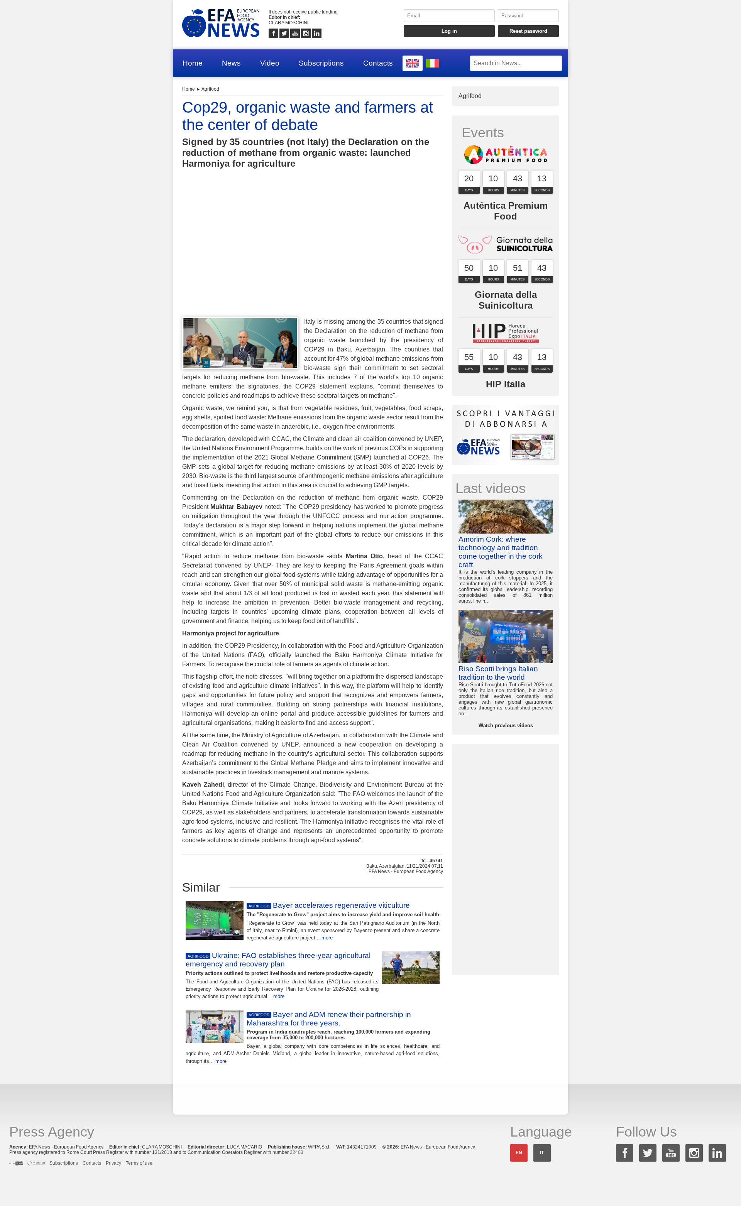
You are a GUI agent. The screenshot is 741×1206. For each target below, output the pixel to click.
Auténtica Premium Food (506, 210)
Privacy (113, 1163)
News (231, 63)
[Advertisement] (312, 257)
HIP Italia (505, 384)
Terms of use (139, 1163)
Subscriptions (321, 63)
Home (193, 63)
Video (269, 63)
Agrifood (210, 89)
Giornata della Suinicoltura (506, 300)
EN (519, 1152)
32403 (296, 1152)
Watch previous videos (506, 725)
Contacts (378, 63)
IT (542, 1152)
